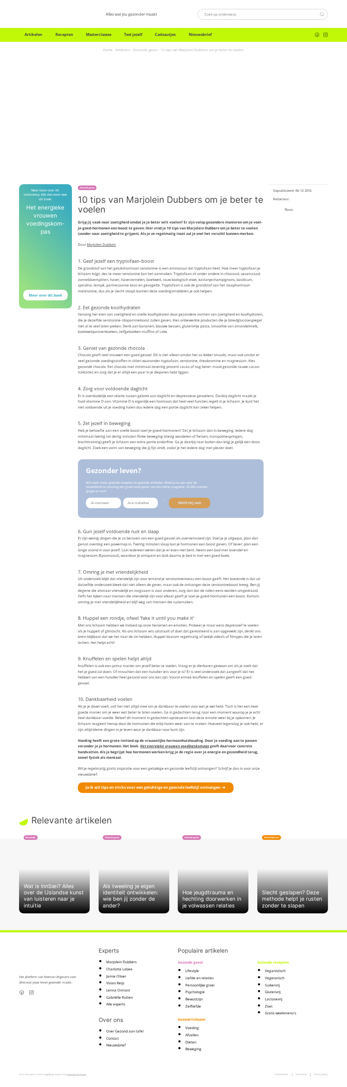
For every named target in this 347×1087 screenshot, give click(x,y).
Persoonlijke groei (200, 985)
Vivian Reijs (115, 983)
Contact (112, 1038)
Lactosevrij (273, 999)
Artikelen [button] (33, 34)
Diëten (190, 1042)
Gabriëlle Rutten (119, 997)
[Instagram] (325, 35)
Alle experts (115, 1004)
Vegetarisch (274, 977)
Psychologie (195, 991)
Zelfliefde (193, 1006)
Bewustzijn (194, 999)
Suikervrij (272, 985)
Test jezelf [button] (133, 34)
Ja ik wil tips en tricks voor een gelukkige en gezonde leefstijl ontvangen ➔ (155, 787)
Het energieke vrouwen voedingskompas (174, 746)
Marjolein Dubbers (101, 244)
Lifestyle (192, 970)
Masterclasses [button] (98, 34)
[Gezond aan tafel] (42, 14)
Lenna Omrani (118, 990)
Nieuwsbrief (200, 34)
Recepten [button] (64, 34)
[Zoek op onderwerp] (322, 14)
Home (108, 49)
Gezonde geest (145, 49)
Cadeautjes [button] (165, 34)
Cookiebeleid (281, 1074)
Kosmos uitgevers (76, 1074)
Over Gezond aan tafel (124, 1031)
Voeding (192, 1027)
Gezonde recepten (273, 962)
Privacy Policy (321, 1074)
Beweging (193, 1048)
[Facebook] (317, 35)
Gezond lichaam (191, 1019)
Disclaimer (301, 1074)
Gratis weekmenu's (280, 1013)
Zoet (269, 1006)
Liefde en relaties (199, 977)
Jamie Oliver (116, 976)
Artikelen (123, 49)
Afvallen (191, 1035)
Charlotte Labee (119, 969)
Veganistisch (275, 970)
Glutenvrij (273, 991)
